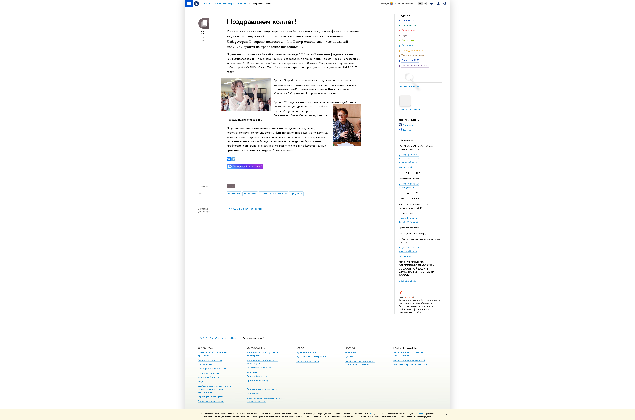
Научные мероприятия (307, 352)
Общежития (405, 256)
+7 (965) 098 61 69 (408, 221)
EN (425, 3)
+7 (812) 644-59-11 (409, 154)
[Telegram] (233, 159)
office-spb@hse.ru (408, 161)
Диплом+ (251, 384)
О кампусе (205, 348)
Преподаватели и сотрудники (212, 368)
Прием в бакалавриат (257, 376)
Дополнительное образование (262, 389)
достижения (234, 193)
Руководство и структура (210, 360)
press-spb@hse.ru (408, 218)
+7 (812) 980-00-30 (409, 183)
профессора (250, 193)
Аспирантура (253, 393)
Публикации (350, 356)
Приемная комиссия (409, 227)
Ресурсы (350, 348)
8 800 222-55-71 (407, 280)
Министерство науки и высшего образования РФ (408, 354)
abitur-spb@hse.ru (408, 250)
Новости (235, 338)
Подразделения (205, 364)
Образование (256, 348)
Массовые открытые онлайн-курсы (410, 364)
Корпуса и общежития (208, 377)
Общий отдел (406, 140)
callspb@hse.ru (406, 187)
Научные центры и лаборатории (311, 356)
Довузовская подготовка (259, 367)
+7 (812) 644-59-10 (409, 158)
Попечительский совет (209, 372)
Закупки (201, 381)
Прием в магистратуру (257, 380)
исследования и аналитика (273, 193)
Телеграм (408, 129)
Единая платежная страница (211, 401)
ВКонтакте (408, 125)
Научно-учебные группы (307, 361)
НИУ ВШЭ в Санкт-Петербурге (245, 208)
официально (296, 193)
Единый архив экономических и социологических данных (360, 363)
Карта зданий (405, 167)
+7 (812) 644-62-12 (409, 247)
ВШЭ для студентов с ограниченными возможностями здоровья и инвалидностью (216, 389)
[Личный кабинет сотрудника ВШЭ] (438, 3)
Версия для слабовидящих (210, 396)
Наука (300, 348)
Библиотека (350, 352)
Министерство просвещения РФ (409, 360)
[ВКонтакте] (229, 159)
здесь (372, 413)
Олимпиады (252, 371)
